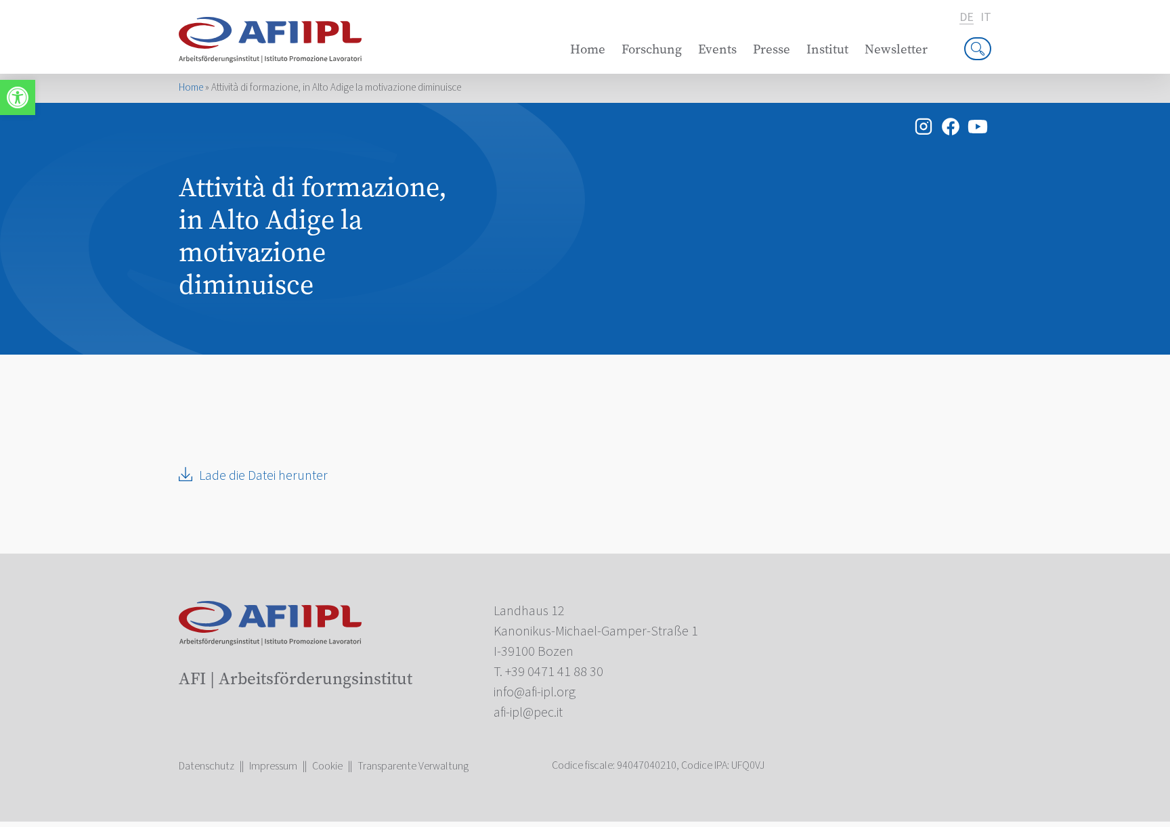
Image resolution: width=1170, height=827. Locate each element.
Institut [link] (827, 49)
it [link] (985, 18)
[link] (17, 97)
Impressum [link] (273, 766)
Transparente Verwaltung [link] (413, 766)
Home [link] (587, 49)
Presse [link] (771, 49)
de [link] (966, 18)
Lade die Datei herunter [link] (263, 475)
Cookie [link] (327, 766)
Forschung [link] (652, 49)
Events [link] (717, 49)
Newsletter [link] (896, 49)
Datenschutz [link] (206, 766)
